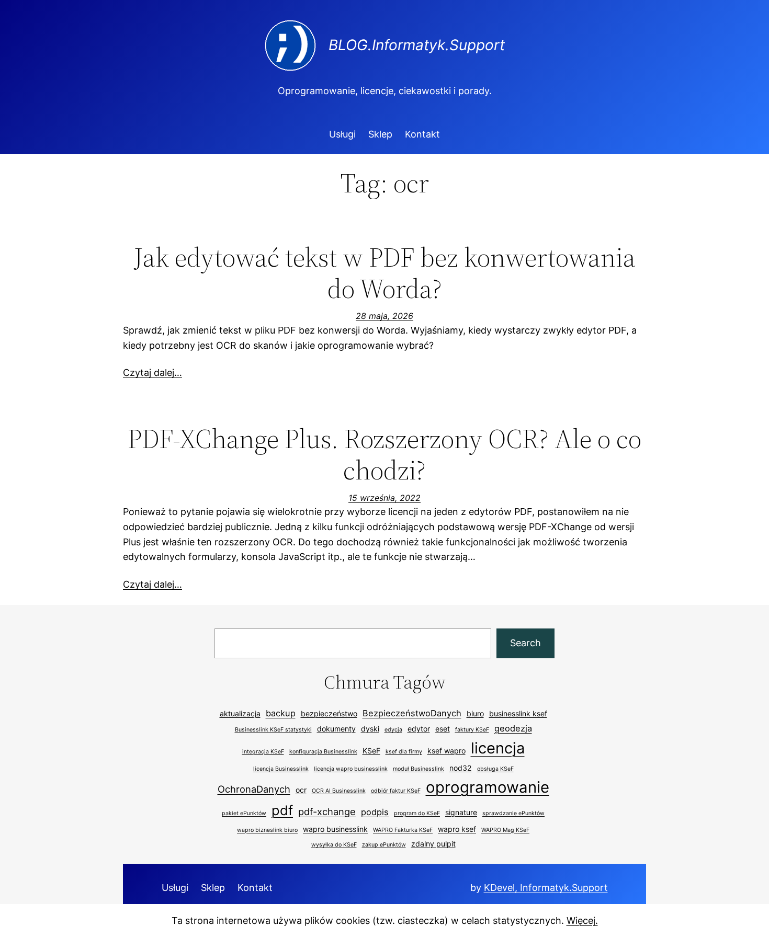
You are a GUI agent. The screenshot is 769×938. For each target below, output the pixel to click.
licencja (498, 748)
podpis (375, 812)
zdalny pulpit (433, 843)
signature (461, 812)
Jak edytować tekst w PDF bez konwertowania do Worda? (385, 273)
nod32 (460, 767)
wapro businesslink (335, 829)
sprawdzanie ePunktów (513, 813)
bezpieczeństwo (329, 713)
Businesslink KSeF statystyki (273, 729)
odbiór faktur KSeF (396, 790)
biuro (475, 713)
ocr (301, 789)
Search (525, 642)
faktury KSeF (472, 729)
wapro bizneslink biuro (267, 830)
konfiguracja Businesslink (323, 751)
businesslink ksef (518, 713)
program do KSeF (417, 813)
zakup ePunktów (384, 844)
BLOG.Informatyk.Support (417, 45)
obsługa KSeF (495, 768)
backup (281, 713)
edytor (419, 728)
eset (442, 728)
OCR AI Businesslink (339, 790)
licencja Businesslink (281, 768)
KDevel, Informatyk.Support (546, 887)
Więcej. (582, 920)
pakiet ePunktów (244, 813)
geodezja (513, 728)
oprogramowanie (487, 787)
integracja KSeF (263, 751)
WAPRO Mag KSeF (505, 830)
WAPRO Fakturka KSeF (403, 830)
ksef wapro (446, 750)
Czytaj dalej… (152, 372)
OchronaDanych (254, 789)
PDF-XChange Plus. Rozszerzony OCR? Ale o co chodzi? (384, 454)
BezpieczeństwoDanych (412, 713)
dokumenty (336, 728)
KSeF (371, 750)
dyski (370, 728)
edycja (393, 729)
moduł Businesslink (418, 768)
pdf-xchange (327, 811)
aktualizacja (240, 713)
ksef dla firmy (404, 751)
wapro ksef (457, 829)
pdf (282, 810)
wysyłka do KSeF (334, 844)
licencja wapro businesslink (351, 768)
